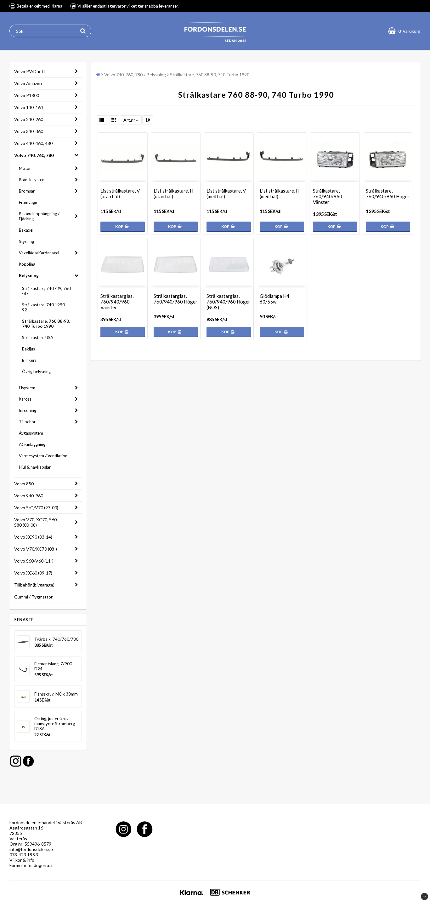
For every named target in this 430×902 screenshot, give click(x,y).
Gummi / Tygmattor (33, 596)
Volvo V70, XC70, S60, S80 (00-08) (36, 522)
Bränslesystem (32, 179)
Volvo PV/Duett (29, 71)
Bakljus (28, 348)
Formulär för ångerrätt (31, 865)
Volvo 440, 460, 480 (33, 143)
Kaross (25, 399)
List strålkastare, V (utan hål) (120, 193)
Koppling (27, 264)
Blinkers (29, 360)
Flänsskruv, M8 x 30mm (56, 694)
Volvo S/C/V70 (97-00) (36, 507)
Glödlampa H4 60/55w (274, 298)
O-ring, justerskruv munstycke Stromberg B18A (54, 723)
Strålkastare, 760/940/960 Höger (388, 193)
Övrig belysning (36, 371)
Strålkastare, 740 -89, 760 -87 (46, 291)
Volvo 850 (24, 483)
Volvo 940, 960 (28, 495)
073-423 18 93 (23, 854)
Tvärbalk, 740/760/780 (56, 639)
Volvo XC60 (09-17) (33, 572)
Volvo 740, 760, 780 (34, 155)
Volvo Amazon (28, 83)
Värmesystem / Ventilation (43, 455)
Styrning (26, 241)
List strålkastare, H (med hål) (279, 193)
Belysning (29, 275)
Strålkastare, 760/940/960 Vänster (327, 196)
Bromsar (27, 191)
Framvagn (28, 202)
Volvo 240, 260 (28, 119)
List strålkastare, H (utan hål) (173, 193)
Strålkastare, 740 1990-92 (44, 307)
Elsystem (27, 387)
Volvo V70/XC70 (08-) (35, 549)
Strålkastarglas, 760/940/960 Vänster (116, 301)
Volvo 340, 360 (28, 131)
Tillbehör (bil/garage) (34, 584)
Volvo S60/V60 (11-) (34, 561)
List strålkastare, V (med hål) (226, 193)
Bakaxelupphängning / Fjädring (39, 216)
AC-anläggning (32, 444)
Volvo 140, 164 (28, 107)
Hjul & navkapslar (35, 467)
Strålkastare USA (37, 337)
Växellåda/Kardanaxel (39, 252)
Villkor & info (21, 860)
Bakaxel (26, 230)
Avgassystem (31, 433)
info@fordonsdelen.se (31, 849)
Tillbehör (27, 421)
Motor (25, 168)
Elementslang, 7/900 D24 (53, 666)
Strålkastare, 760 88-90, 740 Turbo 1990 (46, 324)
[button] (404, 31)
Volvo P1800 (26, 95)
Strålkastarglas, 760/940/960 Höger (175, 298)
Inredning (27, 410)
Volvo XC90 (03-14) (33, 537)
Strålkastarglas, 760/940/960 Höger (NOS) (228, 301)
